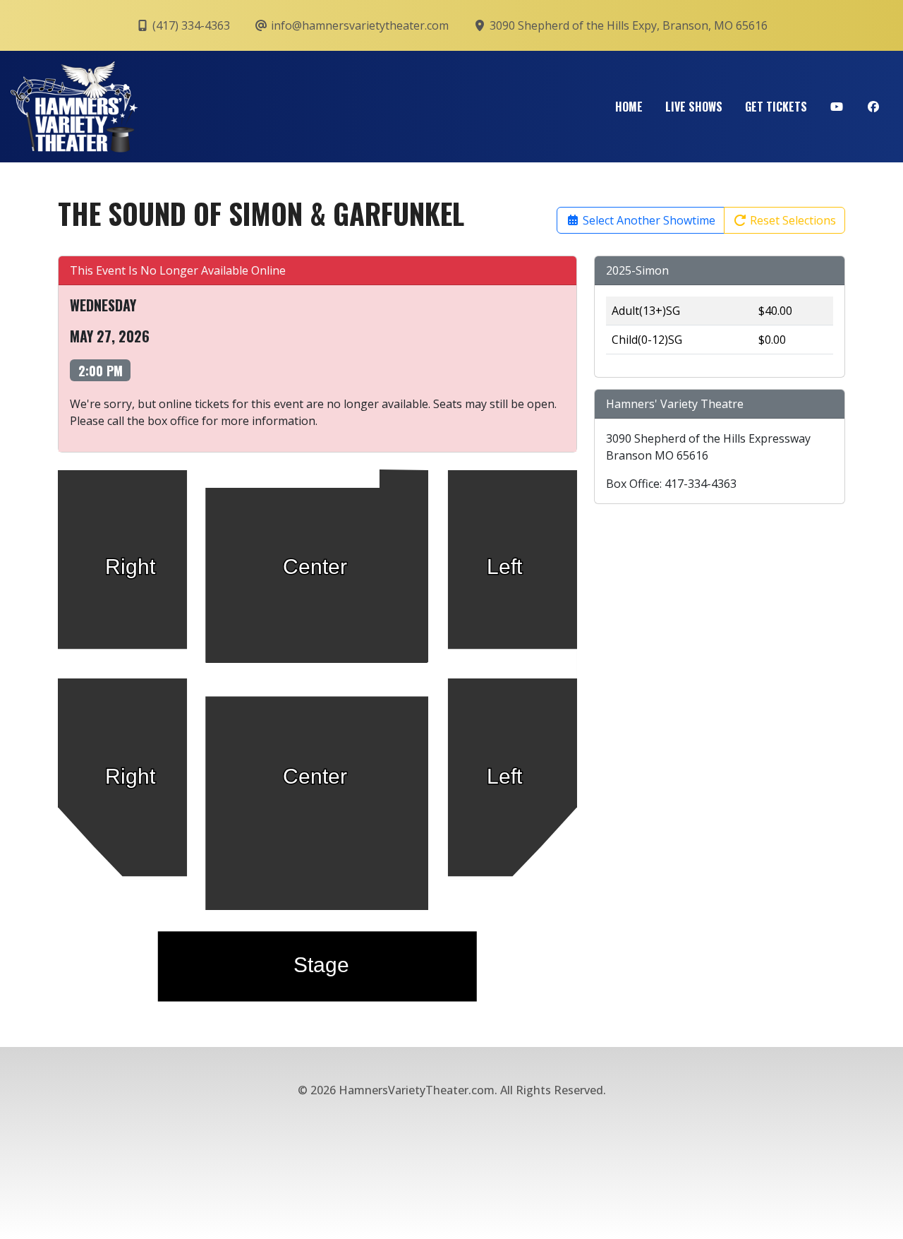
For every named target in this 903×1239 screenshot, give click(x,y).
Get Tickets (776, 106)
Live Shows (693, 106)
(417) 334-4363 (190, 25)
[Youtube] (836, 106)
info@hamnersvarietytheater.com (358, 25)
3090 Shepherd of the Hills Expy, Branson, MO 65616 (627, 25)
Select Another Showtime (647, 220)
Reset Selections (791, 220)
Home (629, 106)
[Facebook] (873, 106)
